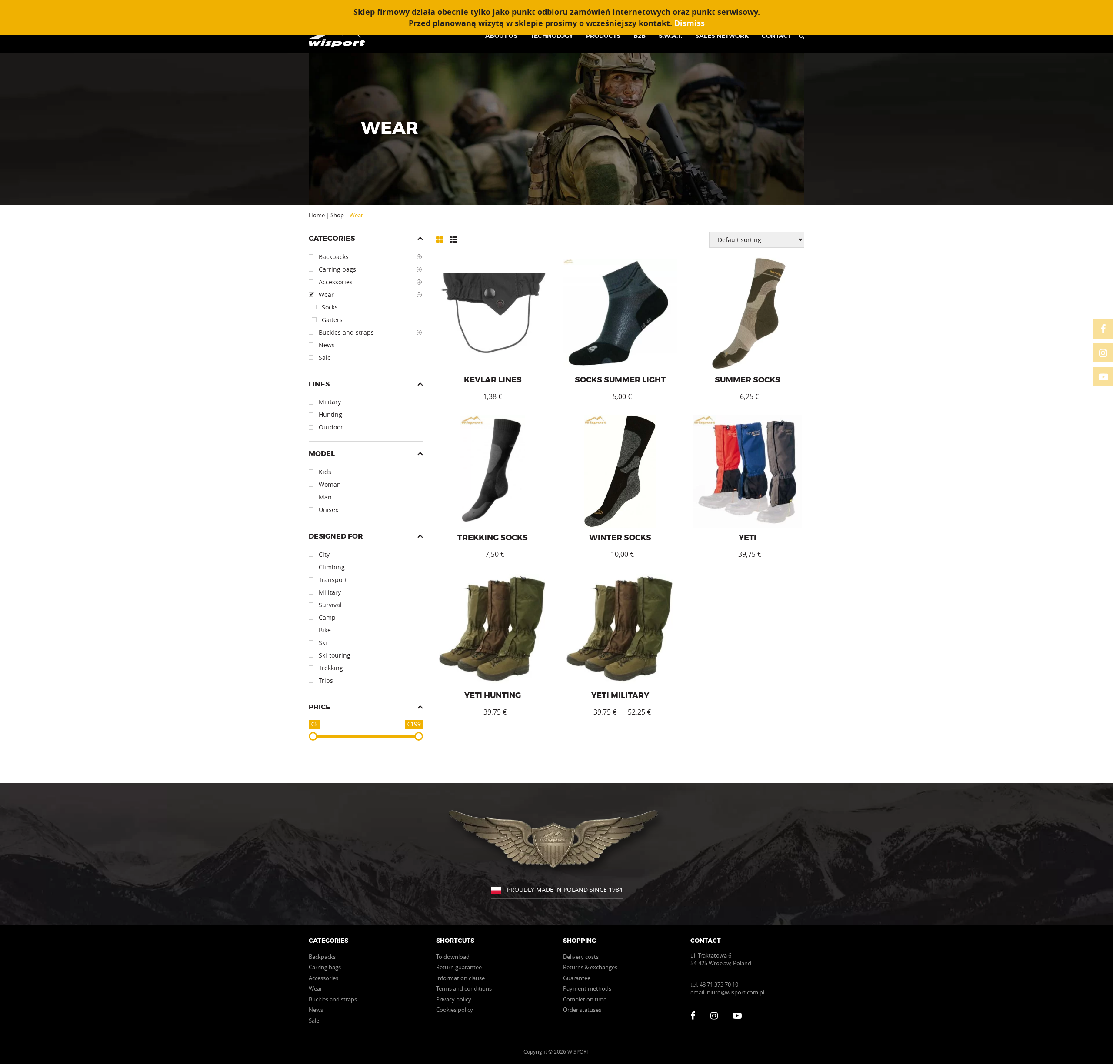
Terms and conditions (464, 988)
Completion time (584, 999)
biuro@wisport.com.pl (735, 992)
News (316, 1010)
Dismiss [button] (689, 23)
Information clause (460, 978)
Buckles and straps (333, 999)
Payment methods (587, 988)
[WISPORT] (340, 35)
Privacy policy (453, 999)
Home (317, 215)
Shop (337, 215)
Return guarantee (459, 967)
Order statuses (582, 1010)
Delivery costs (581, 957)
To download (453, 957)
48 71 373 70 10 (719, 984)
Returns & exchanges (590, 967)
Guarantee (576, 978)
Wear (315, 988)
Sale (314, 1020)
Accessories (323, 978)
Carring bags (325, 967)
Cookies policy (454, 1010)
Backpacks (322, 957)
